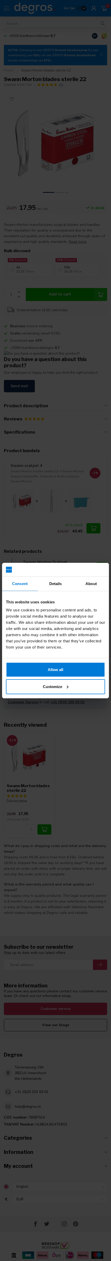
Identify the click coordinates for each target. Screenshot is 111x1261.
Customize (52, 686)
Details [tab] (55, 583)
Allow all (55, 669)
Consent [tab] (20, 583)
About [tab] (91, 583)
